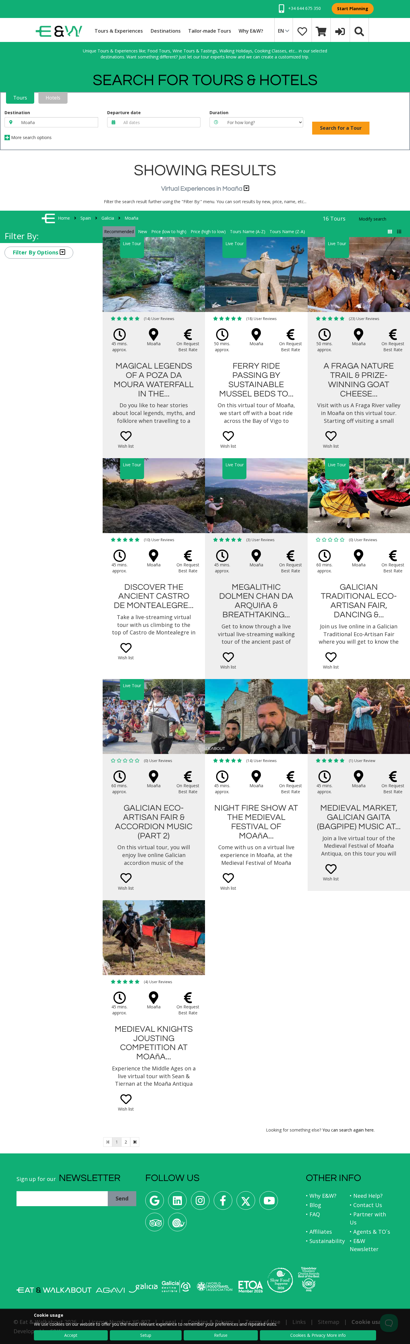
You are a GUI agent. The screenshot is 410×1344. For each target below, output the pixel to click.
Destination (17, 112)
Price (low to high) (168, 231)
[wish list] (302, 31)
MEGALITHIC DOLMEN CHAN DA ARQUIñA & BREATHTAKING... (256, 601)
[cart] (321, 31)
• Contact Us (366, 1205)
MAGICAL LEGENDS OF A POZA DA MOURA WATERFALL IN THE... (154, 380)
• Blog (313, 1205)
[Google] (154, 1203)
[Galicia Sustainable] (176, 1286)
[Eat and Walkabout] (54, 1290)
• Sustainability (325, 1241)
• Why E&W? (321, 1195)
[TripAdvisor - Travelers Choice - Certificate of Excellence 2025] (308, 1279)
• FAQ (313, 1214)
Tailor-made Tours (209, 31)
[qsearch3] (359, 31)
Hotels (53, 97)
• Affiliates (319, 1231)
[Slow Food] (177, 1224)
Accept (70, 1335)
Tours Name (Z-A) (287, 231)
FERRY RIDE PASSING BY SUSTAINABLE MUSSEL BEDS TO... (256, 380)
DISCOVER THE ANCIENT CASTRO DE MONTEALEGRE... (154, 596)
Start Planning (352, 8)
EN (281, 31)
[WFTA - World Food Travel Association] (214, 1286)
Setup (145, 1335)
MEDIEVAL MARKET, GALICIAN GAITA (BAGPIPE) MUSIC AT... (359, 817)
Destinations (166, 31)
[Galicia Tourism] (143, 1288)
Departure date (124, 112)
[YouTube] (268, 1203)
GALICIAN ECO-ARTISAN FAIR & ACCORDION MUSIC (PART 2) (153, 822)
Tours (20, 97)
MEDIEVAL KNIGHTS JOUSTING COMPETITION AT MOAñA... (154, 1043)
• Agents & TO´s (370, 1231)
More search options (31, 137)
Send (122, 1198)
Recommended (119, 231)
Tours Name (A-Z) (247, 231)
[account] (340, 31)
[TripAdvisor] (154, 1224)
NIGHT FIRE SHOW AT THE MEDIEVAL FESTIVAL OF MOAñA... (256, 822)
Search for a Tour (341, 128)
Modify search (372, 219)
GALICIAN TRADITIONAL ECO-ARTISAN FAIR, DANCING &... (359, 601)
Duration (219, 112)
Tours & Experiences (119, 31)
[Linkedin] (177, 1203)
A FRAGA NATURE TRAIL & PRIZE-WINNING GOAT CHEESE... (359, 380)
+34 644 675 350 (304, 8)
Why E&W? (251, 31)
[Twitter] (246, 1203)
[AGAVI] (110, 1290)
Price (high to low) (208, 231)
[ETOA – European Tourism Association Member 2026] (250, 1286)
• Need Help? (366, 1195)
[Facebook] (223, 1203)
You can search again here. (348, 1130)
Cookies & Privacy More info (318, 1335)
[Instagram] (200, 1203)
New (142, 231)
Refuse (221, 1335)
